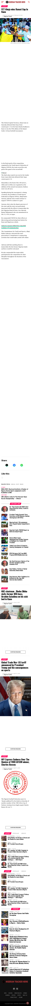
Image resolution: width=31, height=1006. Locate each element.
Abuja (13, 484)
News (5, 993)
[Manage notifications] (27, 1003)
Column (20, 997)
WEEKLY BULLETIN (17, 993)
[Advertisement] (15, 65)
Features (10, 993)
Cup (18, 484)
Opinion (25, 993)
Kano (21, 484)
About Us (25, 995)
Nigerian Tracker (8, 16)
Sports (19, 995)
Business (8, 995)
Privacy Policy (13, 997)
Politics (13, 995)
